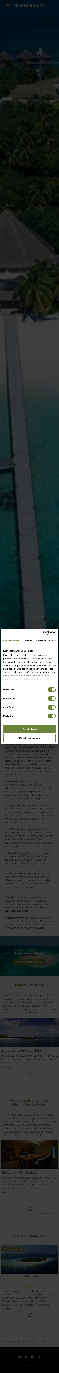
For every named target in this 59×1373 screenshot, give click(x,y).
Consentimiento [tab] (11, 640)
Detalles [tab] (28, 640)
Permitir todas (29, 729)
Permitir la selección (29, 738)
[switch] (52, 698)
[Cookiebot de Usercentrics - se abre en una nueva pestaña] (43, 633)
